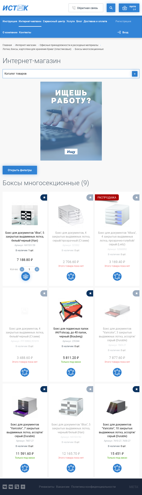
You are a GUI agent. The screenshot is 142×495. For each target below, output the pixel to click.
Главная (7, 45)
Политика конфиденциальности (93, 486)
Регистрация (123, 21)
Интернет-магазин (30, 21)
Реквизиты (46, 486)
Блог (79, 21)
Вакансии (62, 486)
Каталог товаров (15, 73)
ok (17, 487)
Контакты (25, 32)
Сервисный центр (54, 21)
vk (5, 487)
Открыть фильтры (20, 170)
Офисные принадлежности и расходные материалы (69, 45)
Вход (125, 32)
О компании (10, 32)
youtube (23, 487)
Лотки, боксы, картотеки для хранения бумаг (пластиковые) (37, 49)
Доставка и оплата (95, 21)
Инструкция (10, 21)
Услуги (70, 21)
